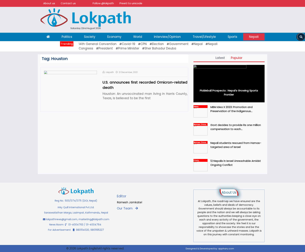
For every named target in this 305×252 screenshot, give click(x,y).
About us (49, 3)
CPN (143, 44)
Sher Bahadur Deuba (160, 48)
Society (89, 37)
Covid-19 (128, 44)
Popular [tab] (236, 58)
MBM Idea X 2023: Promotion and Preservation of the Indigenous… (231, 109)
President (105, 48)
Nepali (254, 37)
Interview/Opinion (167, 37)
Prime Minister (128, 48)
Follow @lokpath (103, 3)
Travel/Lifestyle (204, 37)
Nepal (198, 44)
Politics (67, 37)
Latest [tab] (220, 58)
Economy (114, 37)
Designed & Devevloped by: (210, 248)
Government (179, 44)
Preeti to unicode (130, 3)
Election (158, 44)
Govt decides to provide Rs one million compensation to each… (235, 127)
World (137, 37)
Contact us (68, 3)
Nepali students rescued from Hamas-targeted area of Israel (235, 145)
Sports (232, 37)
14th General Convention (97, 44)
